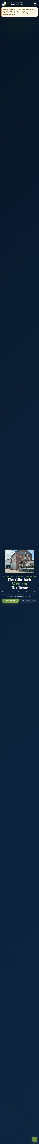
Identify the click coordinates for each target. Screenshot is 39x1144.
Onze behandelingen (28, 601)
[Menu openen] (35, 4)
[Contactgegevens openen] (34, 1139)
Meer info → (12, 14)
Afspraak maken (10, 601)
